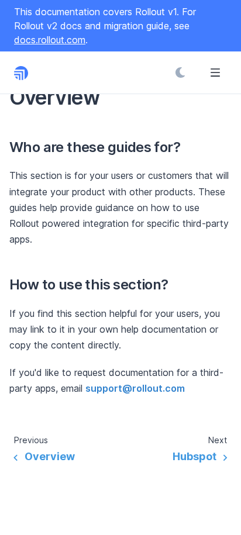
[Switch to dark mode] (180, 72)
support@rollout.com (135, 388)
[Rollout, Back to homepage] (28, 72)
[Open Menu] (215, 72)
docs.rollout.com (49, 40)
